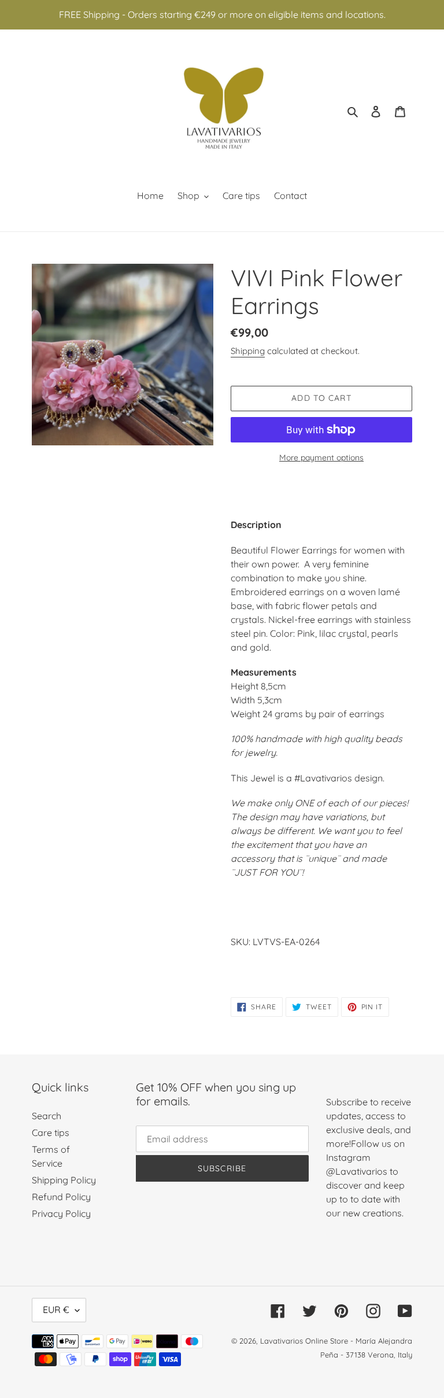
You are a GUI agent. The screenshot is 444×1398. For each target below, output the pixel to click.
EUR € (56, 1309)
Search (46, 1116)
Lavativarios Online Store (304, 1340)
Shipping (248, 350)
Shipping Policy (64, 1180)
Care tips (50, 1132)
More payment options (321, 457)
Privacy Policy (61, 1213)
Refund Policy (61, 1196)
